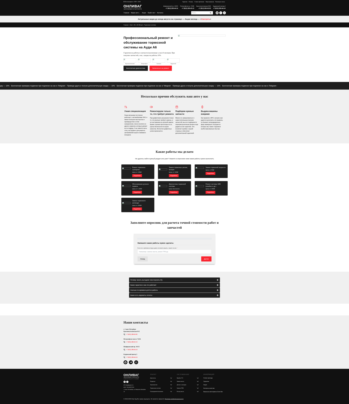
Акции (144, 13)
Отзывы (191, 1)
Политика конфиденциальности (174, 399)
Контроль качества (208, 388)
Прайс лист (151, 13)
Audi (131, 25)
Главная (126, 13)
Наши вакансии (210, 1)
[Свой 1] (217, 12)
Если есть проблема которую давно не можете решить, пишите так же (157, 248)
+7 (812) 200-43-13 (188, 8)
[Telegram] (220, 12)
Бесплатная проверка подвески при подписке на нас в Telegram (132, 86)
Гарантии (184, 1)
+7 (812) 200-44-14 (172, 8)
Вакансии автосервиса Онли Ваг (213, 391)
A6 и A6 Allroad (138, 25)
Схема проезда (208, 378)
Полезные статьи (220, 1)
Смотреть (205, 19)
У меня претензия (199, 1)
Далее (206, 259)
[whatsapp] (125, 362)
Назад (142, 259)
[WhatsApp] (224, 12)
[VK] (125, 382)
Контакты (160, 13)
